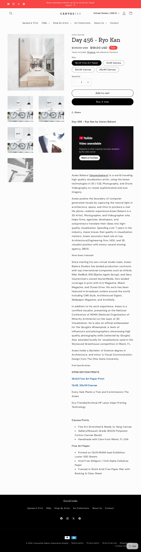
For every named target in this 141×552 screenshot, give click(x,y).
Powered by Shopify (60, 543)
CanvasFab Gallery (42, 543)
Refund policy (77, 543)
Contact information (124, 546)
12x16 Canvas (113, 63)
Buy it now (102, 101)
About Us (97, 508)
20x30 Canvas (83, 69)
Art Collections (81, 508)
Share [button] (77, 112)
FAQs (48, 508)
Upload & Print (35, 508)
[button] (11, 13)
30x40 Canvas (107, 69)
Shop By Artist (62, 508)
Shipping (91, 52)
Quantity (76, 76)
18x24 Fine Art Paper (86, 63)
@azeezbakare (99, 175)
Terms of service (109, 543)
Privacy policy (93, 543)
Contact (109, 508)
